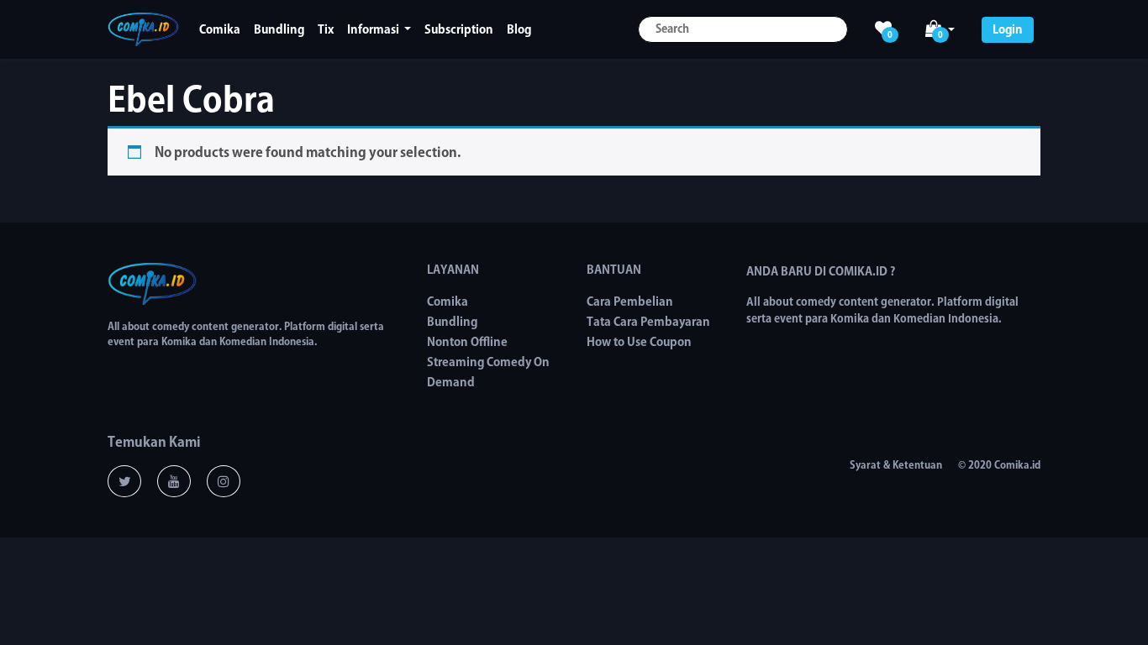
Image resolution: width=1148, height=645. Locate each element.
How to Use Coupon (639, 342)
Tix (326, 29)
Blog (519, 29)
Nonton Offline (467, 342)
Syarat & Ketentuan (896, 464)
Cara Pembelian (630, 301)
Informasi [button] (374, 29)
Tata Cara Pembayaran (648, 322)
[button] (940, 29)
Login (1008, 29)
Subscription (458, 29)
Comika (219, 29)
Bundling (279, 29)
